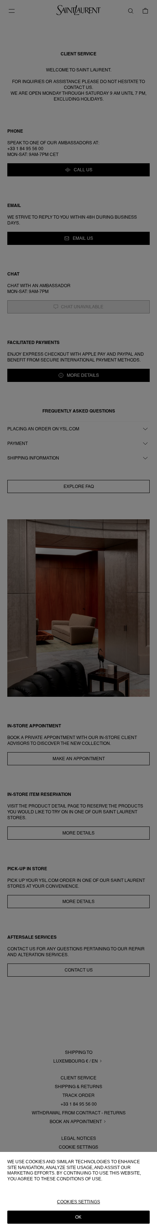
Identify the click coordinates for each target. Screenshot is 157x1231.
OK (78, 1217)
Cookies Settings (78, 1201)
